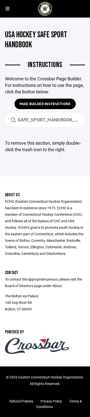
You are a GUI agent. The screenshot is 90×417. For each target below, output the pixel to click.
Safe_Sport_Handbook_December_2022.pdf (51, 120)
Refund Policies (21, 401)
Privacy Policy (51, 401)
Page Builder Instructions (45, 103)
